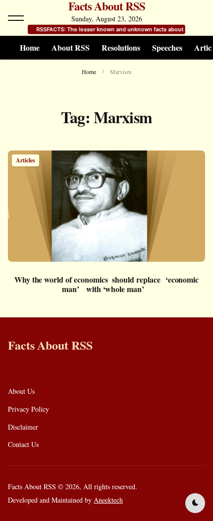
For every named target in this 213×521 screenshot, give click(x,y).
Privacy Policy (28, 409)
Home (30, 47)
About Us (21, 391)
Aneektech (108, 500)
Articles (25, 160)
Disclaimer (23, 427)
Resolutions (121, 47)
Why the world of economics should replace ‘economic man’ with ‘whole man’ (106, 284)
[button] (16, 18)
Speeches (167, 47)
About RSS (71, 47)
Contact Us (23, 444)
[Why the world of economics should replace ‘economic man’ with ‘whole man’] (106, 206)
